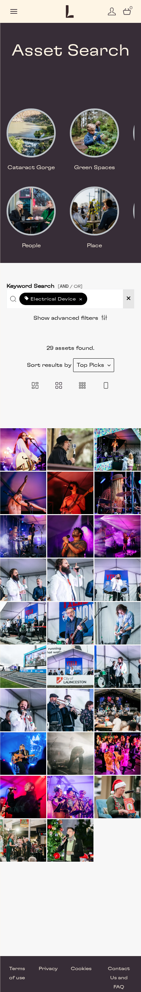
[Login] (111, 11)
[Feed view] (106, 386)
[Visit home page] (70, 11)
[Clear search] (128, 298)
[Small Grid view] (82, 386)
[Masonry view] (35, 386)
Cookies (81, 969)
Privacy (48, 969)
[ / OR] (70, 286)
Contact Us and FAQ (119, 978)
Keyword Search (45, 285)
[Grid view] (58, 386)
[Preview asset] (23, 449)
